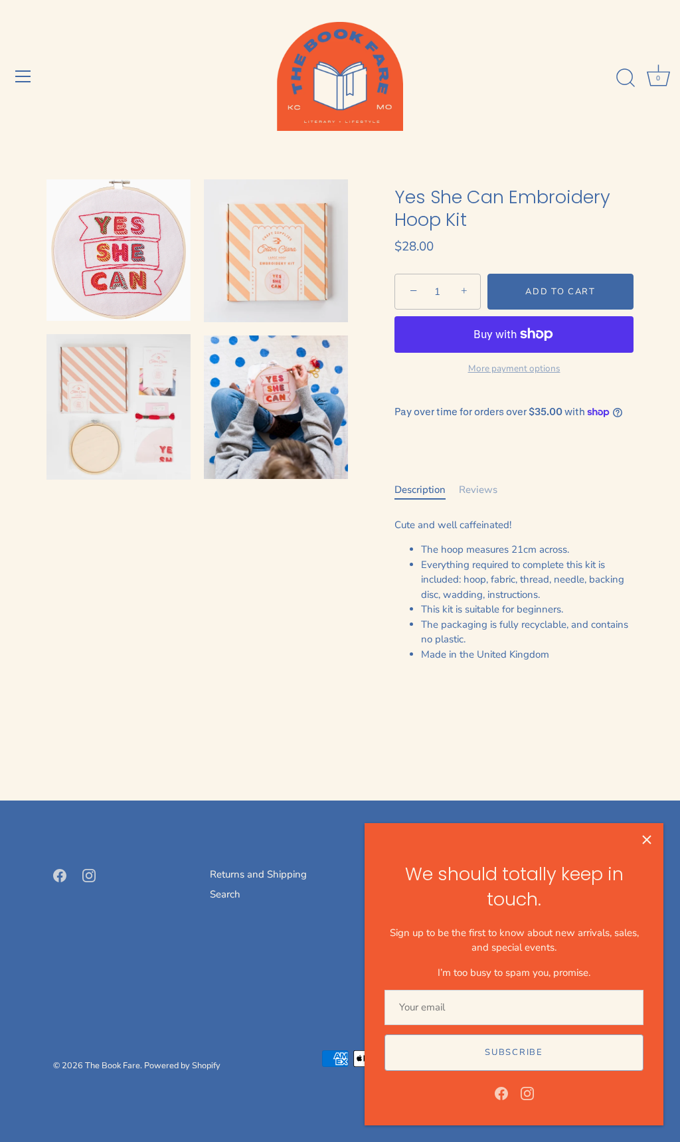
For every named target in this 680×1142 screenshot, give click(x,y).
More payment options (514, 368)
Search (225, 894)
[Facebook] (501, 1092)
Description (420, 489)
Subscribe (514, 1052)
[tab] (426, 490)
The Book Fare (112, 1066)
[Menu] (23, 76)
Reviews (478, 489)
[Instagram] (527, 1092)
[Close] (646, 839)
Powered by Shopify (182, 1066)
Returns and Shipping (258, 874)
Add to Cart (560, 292)
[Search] (625, 78)
